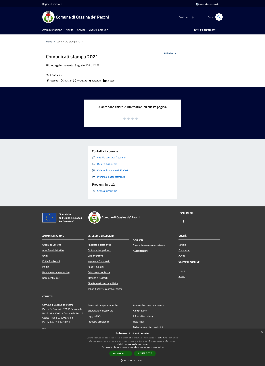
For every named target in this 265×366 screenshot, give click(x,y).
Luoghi (182, 271)
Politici (45, 267)
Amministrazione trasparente (148, 305)
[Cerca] (219, 17)
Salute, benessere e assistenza (149, 245)
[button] (132, 360)
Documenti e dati (51, 278)
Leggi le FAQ (94, 316)
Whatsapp (82, 80)
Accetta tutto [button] (120, 353)
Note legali (138, 321)
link (161, 347)
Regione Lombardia (52, 4)
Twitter (68, 80)
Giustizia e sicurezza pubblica (103, 283)
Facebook (54, 80)
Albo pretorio (140, 310)
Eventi (182, 276)
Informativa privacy (143, 316)
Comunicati (184, 250)
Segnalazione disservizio (100, 310)
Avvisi (182, 256)
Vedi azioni (169, 53)
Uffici (45, 256)
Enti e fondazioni (51, 261)
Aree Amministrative (53, 250)
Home (49, 41)
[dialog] (132, 347)
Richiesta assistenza (98, 321)
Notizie (182, 245)
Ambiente (138, 239)
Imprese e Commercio (99, 261)
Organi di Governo (51, 245)
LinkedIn (110, 80)
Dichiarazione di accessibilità (148, 327)
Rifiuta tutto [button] (145, 353)
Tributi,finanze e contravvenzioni (105, 289)
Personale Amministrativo (55, 272)
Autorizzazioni (140, 251)
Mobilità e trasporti (98, 278)
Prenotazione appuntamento (102, 305)
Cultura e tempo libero (99, 250)
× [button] (261, 332)
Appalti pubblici (96, 267)
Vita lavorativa (95, 256)
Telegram (96, 80)
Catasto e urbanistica (99, 272)
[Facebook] (192, 17)
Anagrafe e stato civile (99, 245)
